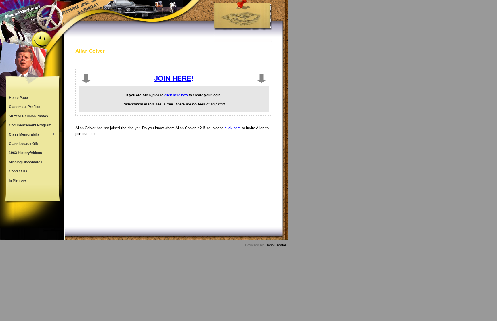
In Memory (17, 180)
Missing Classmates (25, 162)
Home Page (18, 98)
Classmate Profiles (24, 107)
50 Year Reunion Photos (28, 116)
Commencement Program (30, 125)
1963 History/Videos (25, 153)
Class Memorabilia (22, 135)
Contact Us (18, 171)
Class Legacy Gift (23, 144)
